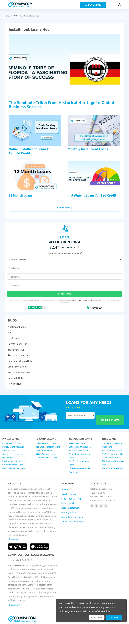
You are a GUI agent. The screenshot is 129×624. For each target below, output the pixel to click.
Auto (10, 332)
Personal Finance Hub (19, 372)
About (64, 489)
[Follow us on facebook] (96, 506)
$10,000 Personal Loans (46, 457)
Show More (64, 207)
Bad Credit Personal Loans (48, 446)
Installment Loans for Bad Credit (92, 195)
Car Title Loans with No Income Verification (112, 456)
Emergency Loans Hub (20, 360)
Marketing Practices (72, 516)
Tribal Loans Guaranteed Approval (80, 470)
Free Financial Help (71, 498)
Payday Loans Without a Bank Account (13, 448)
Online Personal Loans (46, 443)
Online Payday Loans (11, 443)
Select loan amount (80, 418)
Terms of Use (87, 300)
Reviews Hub (15, 383)
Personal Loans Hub (18, 355)
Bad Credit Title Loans (112, 450)
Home (7, 15)
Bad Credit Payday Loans (13, 468)
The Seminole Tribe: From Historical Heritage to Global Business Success (61, 104)
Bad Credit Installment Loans (79, 463)
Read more (96, 617)
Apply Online (93, 4)
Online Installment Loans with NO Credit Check (80, 448)
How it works (68, 503)
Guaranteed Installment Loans (79, 456)
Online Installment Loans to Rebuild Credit (29, 151)
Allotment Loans (17, 326)
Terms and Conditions (73, 521)
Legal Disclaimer (70, 507)
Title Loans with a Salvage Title (114, 463)
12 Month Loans (20, 195)
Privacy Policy (77, 300)
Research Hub (15, 377)
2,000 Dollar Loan (44, 450)
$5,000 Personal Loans (46, 454)
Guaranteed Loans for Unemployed (12, 456)
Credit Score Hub (17, 366)
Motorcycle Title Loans (112, 468)
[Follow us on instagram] (92, 506)
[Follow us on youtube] (106, 506)
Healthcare (14, 338)
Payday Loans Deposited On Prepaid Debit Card (13, 463)
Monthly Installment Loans (88, 149)
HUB (15, 15)
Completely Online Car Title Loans (112, 445)
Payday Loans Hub (17, 343)
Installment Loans (77, 443)
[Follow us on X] (101, 506)
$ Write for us (68, 493)
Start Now (64, 293)
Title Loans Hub (16, 349)
